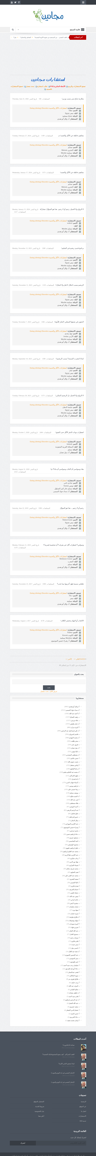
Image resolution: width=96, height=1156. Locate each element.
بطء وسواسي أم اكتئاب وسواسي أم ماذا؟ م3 (67, 469)
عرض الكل (53, 691)
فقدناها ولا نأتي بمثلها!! (23, 37)
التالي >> (77, 659)
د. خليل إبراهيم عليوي (72, 848)
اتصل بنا (83, 1111)
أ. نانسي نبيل (75, 948)
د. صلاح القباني (74, 989)
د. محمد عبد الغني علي (72, 876)
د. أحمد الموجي (74, 807)
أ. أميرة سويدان (74, 924)
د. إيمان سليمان (74, 907)
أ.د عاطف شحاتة (74, 993)
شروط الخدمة (39, 1106)
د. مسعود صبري (74, 838)
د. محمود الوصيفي (73, 845)
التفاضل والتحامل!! (45, 37)
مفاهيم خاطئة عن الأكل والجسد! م (71, 136)
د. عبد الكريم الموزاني (72, 824)
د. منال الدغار (75, 820)
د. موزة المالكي (74, 976)
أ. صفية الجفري (74, 879)
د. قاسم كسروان (74, 734)
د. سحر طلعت (75, 741)
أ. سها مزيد (76, 910)
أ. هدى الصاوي (75, 872)
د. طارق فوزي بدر (73, 979)
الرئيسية (83, 1101)
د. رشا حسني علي (73, 789)
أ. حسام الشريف (74, 889)
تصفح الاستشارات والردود (76, 86)
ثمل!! (35, 37)
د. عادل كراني (75, 900)
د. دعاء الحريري (74, 1017)
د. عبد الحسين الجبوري (72, 955)
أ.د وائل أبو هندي (74, 706)
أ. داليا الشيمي (74, 882)
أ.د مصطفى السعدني (72, 755)
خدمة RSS (83, 1121)
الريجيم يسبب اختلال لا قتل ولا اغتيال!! (69, 285)
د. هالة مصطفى (74, 803)
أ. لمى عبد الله (74, 800)
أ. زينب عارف (75, 982)
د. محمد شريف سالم (72, 869)
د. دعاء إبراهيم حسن (72, 834)
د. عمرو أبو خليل (74, 817)
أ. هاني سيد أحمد (74, 996)
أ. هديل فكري (75, 886)
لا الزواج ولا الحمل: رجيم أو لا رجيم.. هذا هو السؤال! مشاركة (62, 209)
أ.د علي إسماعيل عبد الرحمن (70, 731)
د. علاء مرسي (75, 720)
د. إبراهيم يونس (74, 786)
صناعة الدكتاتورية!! (68, 1045)
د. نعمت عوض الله (73, 762)
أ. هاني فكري (75, 941)
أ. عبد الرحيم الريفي (73, 810)
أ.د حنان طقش (74, 724)
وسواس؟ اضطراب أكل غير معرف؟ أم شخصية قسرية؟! (63, 545)
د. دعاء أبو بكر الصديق (72, 969)
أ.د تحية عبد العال (74, 951)
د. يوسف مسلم (74, 793)
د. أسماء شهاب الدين (72, 782)
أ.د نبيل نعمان (75, 748)
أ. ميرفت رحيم (74, 938)
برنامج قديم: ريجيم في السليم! (72, 248)
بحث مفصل (30, 86)
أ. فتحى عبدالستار (73, 972)
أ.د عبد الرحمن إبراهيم (72, 1000)
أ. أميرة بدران (75, 727)
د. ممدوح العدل (74, 934)
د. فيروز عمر (75, 744)
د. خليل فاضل (75, 813)
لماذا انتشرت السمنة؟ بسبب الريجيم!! (70, 359)
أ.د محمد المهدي (74, 738)
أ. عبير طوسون (74, 962)
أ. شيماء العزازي (74, 865)
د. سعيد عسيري (74, 1007)
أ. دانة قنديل (75, 779)
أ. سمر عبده (75, 944)
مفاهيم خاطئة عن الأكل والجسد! (72, 172)
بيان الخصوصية (39, 1111)
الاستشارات (82, 1116)
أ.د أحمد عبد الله (74, 713)
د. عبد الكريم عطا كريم (72, 855)
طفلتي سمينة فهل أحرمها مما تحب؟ (70, 584)
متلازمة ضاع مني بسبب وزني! (73, 99)
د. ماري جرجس (74, 831)
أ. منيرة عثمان (75, 914)
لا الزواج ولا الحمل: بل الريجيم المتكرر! (69, 395)
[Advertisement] (48, 58)
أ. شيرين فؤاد (75, 927)
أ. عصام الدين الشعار (72, 1010)
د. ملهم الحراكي (74, 776)
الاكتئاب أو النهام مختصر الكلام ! (72, 621)
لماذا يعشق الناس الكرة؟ (66, 1064)
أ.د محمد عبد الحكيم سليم (71, 772)
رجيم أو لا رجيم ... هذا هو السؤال (72, 508)
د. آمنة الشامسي (74, 841)
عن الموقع (82, 1106)
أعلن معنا (41, 1116)
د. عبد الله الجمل (74, 1003)
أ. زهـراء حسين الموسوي (71, 827)
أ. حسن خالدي (75, 758)
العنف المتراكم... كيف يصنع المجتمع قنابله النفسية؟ (58, 1054)
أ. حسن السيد (75, 1014)
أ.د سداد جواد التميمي (72, 710)
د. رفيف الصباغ (74, 717)
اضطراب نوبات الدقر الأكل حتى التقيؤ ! (69, 432)
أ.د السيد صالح (74, 796)
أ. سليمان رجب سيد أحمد (71, 965)
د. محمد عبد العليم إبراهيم (71, 851)
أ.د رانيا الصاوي (74, 769)
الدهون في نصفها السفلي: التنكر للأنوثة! (69, 322)
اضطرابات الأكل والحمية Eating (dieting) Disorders (48, 108)
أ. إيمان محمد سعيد (73, 1020)
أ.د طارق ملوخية (74, 917)
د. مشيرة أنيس (74, 903)
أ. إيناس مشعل (74, 765)
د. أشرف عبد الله (74, 986)
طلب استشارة (42, 86)
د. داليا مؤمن (75, 751)
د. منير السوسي (74, 958)
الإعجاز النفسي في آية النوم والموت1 (62, 1082)
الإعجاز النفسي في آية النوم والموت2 (62, 1073)
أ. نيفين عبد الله (74, 896)
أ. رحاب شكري (74, 858)
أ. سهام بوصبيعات (73, 920)
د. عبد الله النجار (74, 931)
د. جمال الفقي (74, 893)
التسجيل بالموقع (39, 1101)
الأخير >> (69, 659)
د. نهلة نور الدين (74, 862)
